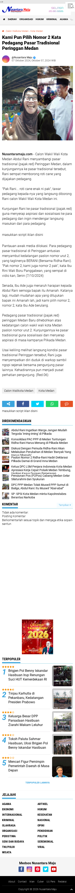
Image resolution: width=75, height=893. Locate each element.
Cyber (40, 881)
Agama (64, 19)
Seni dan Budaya (13, 841)
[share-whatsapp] (52, 404)
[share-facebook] (23, 404)
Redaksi (62, 881)
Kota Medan (36, 31)
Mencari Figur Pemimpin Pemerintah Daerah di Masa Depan (28, 766)
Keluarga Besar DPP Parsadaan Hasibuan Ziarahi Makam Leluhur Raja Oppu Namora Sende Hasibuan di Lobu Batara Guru (27, 727)
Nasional (44, 820)
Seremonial (46, 841)
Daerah (12, 19)
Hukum (40, 19)
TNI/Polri (8, 847)
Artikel (43, 804)
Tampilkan (64, 505)
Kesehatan (45, 814)
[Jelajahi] (70, 6)
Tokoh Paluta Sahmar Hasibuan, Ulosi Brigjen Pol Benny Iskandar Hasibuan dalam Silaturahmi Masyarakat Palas (28, 747)
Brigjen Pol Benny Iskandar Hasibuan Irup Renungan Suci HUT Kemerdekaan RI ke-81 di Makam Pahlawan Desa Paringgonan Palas (28, 679)
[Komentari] (66, 404)
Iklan (32, 881)
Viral (41, 847)
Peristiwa (9, 836)
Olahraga (8, 825)
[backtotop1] (71, 889)
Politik (42, 836)
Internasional (12, 814)
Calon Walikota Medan (17, 31)
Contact (22, 881)
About (11, 881)
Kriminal (51, 19)
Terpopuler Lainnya (37, 782)
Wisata (6, 852)
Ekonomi (8, 809)
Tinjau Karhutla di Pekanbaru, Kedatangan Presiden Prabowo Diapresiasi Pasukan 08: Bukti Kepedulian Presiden (27, 702)
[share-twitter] (37, 404)
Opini (41, 825)
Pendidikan (45, 830)
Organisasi (26, 19)
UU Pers (50, 881)
